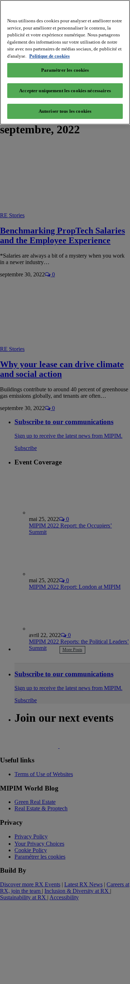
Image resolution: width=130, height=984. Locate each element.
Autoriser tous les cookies (65, 111)
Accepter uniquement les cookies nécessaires (65, 90)
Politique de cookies (49, 56)
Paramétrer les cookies (65, 70)
